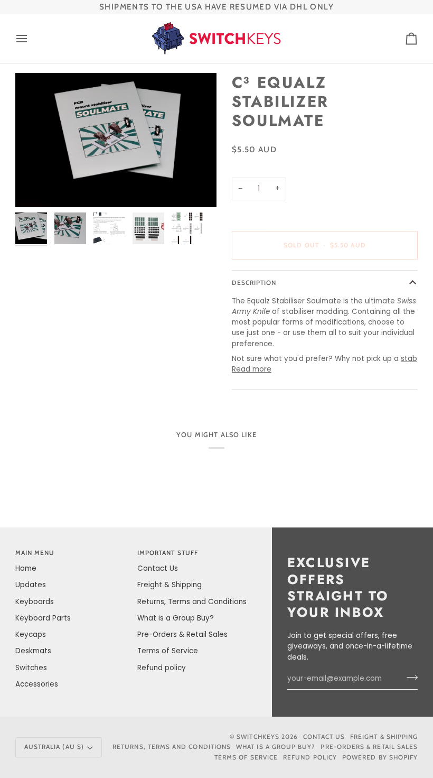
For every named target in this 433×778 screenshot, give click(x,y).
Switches (31, 668)
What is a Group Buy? (175, 618)
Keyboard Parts (43, 618)
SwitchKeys (258, 736)
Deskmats (33, 651)
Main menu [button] (35, 553)
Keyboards (34, 602)
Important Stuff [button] (167, 553)
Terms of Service (167, 651)
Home (25, 568)
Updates (30, 585)
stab (409, 359)
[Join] (409, 677)
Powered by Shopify (380, 757)
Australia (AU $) (54, 747)
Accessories (36, 684)
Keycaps (30, 634)
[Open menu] (31, 38)
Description (254, 282)
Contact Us (157, 568)
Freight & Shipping (169, 585)
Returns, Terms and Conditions (192, 602)
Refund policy (161, 668)
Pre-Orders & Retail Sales (182, 634)
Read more (251, 369)
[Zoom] (115, 140)
